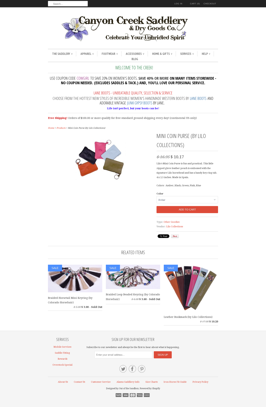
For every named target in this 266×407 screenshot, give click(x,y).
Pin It (175, 236)
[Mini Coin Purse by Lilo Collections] (100, 183)
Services (187, 54)
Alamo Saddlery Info (128, 381)
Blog (135, 59)
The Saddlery (62, 54)
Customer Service (101, 381)
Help (206, 54)
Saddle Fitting (62, 352)
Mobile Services (62, 346)
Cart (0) (195, 4)
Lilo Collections (174, 226)
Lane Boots (198, 98)
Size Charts (151, 381)
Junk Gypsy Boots (139, 102)
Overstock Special (62, 364)
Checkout (210, 4)
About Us (63, 381)
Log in (178, 4)
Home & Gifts (162, 54)
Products (61, 128)
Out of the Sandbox (129, 388)
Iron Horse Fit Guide (175, 381)
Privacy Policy (200, 381)
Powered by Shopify (150, 388)
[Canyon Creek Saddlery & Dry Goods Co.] (133, 29)
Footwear (110, 54)
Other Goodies (172, 222)
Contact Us (79, 381)
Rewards (62, 358)
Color (160, 193)
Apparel (87, 54)
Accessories (135, 54)
